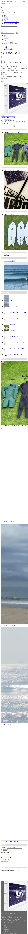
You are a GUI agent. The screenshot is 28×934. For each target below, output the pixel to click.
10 (1, 857)
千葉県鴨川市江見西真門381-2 (9, 117)
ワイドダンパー (13, 306)
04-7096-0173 (7, 119)
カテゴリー (4, 847)
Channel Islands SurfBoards (10, 23)
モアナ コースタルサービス (8, 116)
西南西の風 (12, 324)
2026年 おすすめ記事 (9, 261)
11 (2, 857)
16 (10, 857)
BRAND (6, 18)
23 (10, 859)
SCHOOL (6, 19)
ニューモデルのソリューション (12, 170)
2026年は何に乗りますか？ (11, 214)
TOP (5, 15)
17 (1, 859)
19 (4, 859)
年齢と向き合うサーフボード (11, 22)
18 (3, 859)
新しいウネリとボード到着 (16, 348)
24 (1, 861)
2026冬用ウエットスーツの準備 (12, 132)
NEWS (2, 81)
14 (7, 857)
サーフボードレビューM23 (16, 342)
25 (3, 861)
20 (5, 859)
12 (4, 857)
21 (7, 859)
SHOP (5, 16)
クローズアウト (13, 318)
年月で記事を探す (5, 870)
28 (7, 861)
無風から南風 (13, 330)
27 (5, 861)
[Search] (17, 33)
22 (8, 859)
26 (4, 861)
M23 (5, 255)
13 (5, 857)
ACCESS (6, 20)
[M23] (7, 255)
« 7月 (2, 864)
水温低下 (11, 300)
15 (8, 857)
